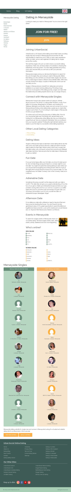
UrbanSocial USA (8, 468)
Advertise (27, 447)
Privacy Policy (28, 449)
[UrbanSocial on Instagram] (18, 482)
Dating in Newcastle (51, 457)
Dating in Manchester (51, 455)
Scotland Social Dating (10, 472)
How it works (7, 453)
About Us (6, 449)
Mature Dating (11, 435)
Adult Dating (25, 435)
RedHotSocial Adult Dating (43, 470)
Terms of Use (28, 451)
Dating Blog (7, 451)
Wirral (18, 310)
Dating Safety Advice (9, 457)
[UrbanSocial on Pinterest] (25, 482)
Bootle (18, 282)
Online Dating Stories (30, 453)
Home (8, 11)
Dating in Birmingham (52, 449)
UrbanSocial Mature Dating (43, 465)
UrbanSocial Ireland (9, 465)
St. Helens (19, 338)
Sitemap (27, 455)
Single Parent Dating (41, 468)
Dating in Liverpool (51, 453)
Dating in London (50, 447)
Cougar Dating (39, 472)
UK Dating (28, 11)
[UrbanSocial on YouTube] (29, 482)
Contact (6, 455)
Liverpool (16, 296)
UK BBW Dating (8, 474)
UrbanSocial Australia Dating (12, 470)
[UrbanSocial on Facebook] (21, 482)
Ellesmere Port (19, 395)
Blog (17, 11)
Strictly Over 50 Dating (42, 474)
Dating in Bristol (50, 451)
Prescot (19, 381)
